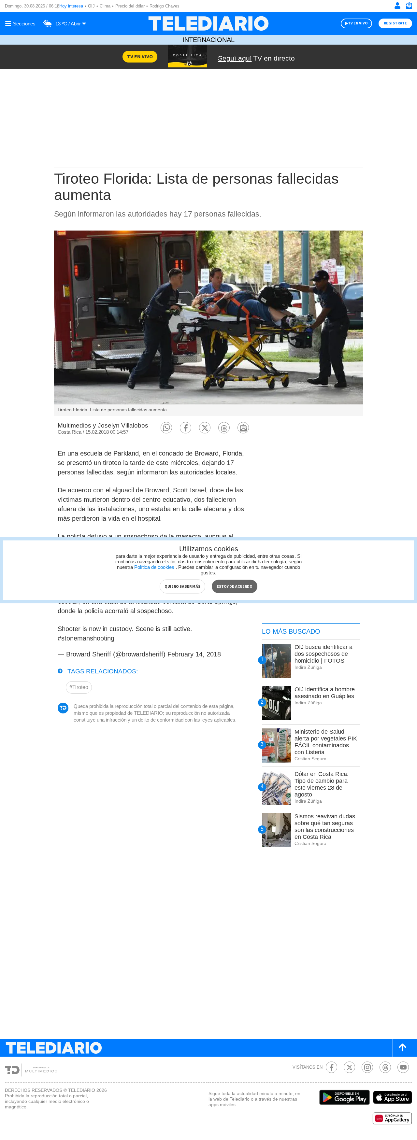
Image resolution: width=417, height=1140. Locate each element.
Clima (105, 6)
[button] (166, 427)
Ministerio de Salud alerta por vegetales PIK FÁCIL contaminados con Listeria (326, 741)
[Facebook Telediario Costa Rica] (331, 1067)
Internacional (208, 39)
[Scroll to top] (402, 1048)
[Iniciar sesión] (397, 5)
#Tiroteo (78, 687)
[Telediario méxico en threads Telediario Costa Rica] (385, 1067)
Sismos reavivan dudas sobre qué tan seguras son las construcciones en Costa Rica (325, 826)
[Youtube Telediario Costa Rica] (403, 1067)
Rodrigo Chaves (165, 6)
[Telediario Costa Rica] (208, 23)
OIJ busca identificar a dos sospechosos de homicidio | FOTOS (323, 654)
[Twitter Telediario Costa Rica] (349, 1067)
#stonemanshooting (86, 638)
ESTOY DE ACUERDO (234, 586)
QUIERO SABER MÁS (182, 586)
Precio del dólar (130, 6)
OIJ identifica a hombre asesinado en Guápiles (325, 692)
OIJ (91, 6)
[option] (208, 323)
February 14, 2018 (194, 654)
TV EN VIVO (358, 23)
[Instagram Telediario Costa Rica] (367, 1067)
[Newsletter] (409, 7)
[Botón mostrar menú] (21, 23)
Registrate (395, 23)
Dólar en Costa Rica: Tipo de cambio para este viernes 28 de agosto (322, 784)
